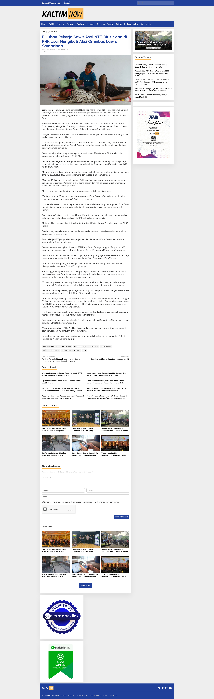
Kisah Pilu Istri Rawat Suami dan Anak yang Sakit (110, 358)
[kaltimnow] (61, 13)
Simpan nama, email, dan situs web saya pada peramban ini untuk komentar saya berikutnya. (81, 502)
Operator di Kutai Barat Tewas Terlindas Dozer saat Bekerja (61, 382)
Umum (44, 51)
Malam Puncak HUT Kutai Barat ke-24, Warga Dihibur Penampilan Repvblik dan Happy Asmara (62, 389)
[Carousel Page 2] (150, 48)
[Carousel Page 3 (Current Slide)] (153, 48)
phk (84, 350)
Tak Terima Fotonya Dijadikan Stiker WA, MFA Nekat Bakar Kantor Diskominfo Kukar (54, 454)
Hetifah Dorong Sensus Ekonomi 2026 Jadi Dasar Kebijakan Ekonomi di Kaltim (55, 429)
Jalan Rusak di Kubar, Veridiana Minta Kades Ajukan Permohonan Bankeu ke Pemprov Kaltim (106, 382)
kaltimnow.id (61, 695)
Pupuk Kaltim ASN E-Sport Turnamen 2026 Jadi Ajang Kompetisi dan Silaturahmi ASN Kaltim (84, 429)
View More (85, 585)
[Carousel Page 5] (159, 48)
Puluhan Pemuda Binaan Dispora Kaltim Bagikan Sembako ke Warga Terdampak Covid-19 (61, 359)
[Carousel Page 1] (147, 48)
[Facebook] (158, 688)
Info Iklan (89, 695)
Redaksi (71, 695)
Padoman (113, 695)
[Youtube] (170, 688)
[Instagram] (166, 688)
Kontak (80, 695)
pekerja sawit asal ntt (71, 350)
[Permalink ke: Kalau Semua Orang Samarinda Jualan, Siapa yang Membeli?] (86, 443)
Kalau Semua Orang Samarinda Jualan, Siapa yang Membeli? (85, 454)
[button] (172, 3)
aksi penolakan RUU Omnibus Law (57, 346)
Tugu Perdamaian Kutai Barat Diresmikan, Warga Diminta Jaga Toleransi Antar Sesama (107, 389)
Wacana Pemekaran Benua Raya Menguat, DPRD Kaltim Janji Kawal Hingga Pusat (62, 374)
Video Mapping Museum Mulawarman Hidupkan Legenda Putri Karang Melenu (114, 454)
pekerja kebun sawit (51, 350)
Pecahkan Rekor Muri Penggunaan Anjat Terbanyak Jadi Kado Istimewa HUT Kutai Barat (63, 397)
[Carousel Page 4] (156, 48)
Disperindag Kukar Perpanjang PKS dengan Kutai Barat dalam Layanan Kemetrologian (107, 374)
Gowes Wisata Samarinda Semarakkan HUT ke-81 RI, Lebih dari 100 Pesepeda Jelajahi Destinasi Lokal (114, 429)
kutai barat (94, 346)
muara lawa (106, 346)
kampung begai (80, 346)
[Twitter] (162, 688)
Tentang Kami (101, 695)
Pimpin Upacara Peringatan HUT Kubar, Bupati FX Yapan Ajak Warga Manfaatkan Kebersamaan (107, 397)
